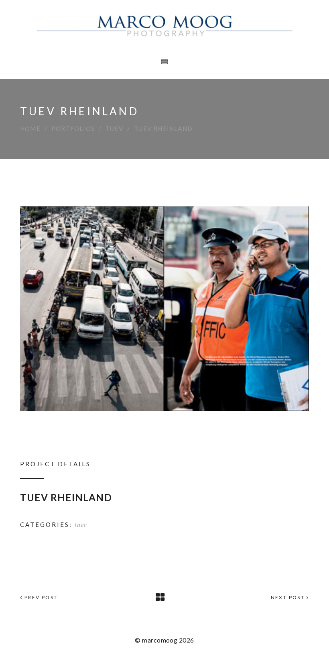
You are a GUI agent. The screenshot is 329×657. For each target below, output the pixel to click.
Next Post (289, 597)
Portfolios (73, 128)
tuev (114, 128)
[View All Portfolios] (160, 597)
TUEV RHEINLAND (66, 497)
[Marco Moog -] (164, 23)
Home (30, 128)
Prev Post (39, 597)
